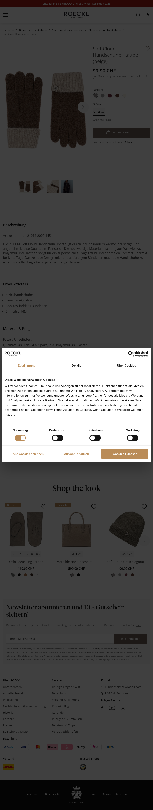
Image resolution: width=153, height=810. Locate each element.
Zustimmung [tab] (26, 365)
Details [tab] (76, 365)
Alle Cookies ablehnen (28, 454)
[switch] (57, 438)
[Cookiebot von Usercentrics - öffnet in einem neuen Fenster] (131, 354)
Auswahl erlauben (76, 454)
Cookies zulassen (125, 454)
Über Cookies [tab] (126, 365)
